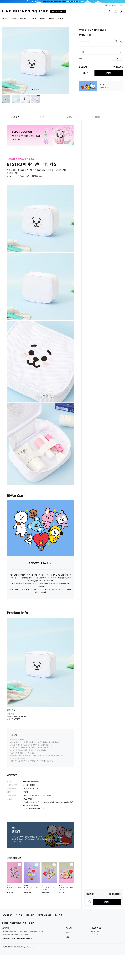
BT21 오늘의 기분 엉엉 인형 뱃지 (31, 888)
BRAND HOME (60, 839)
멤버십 (68, 932)
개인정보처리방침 (44, 915)
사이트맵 (19, 915)
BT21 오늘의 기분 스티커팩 (14, 888)
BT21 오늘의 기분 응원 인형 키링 (66, 888)
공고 (67, 937)
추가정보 (96, 116)
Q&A (69, 116)
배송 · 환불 (58, 915)
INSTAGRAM (94, 931)
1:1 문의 (69, 928)
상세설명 (15, 116)
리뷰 (42, 116)
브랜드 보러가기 (105, 87)
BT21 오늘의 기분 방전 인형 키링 (48, 888)
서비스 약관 (30, 915)
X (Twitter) (94, 934)
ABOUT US (7, 915)
